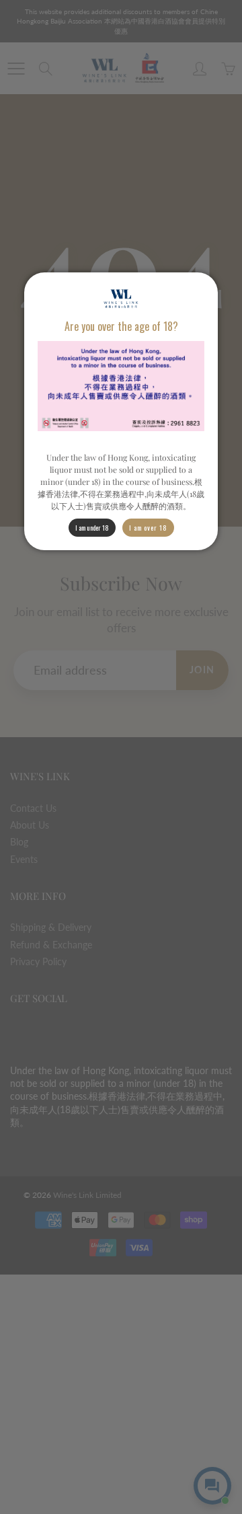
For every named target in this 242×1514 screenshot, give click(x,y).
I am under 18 (92, 528)
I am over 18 (148, 528)
